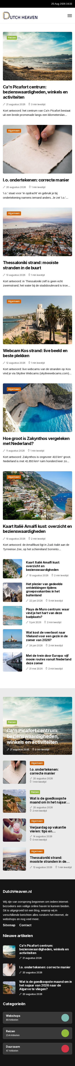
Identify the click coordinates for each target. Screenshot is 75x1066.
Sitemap (9, 925)
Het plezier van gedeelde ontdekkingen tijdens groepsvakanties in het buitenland (44, 589)
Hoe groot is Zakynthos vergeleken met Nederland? (36, 441)
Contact (25, 925)
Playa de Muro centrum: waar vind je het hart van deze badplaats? (47, 613)
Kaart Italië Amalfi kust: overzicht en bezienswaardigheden (37, 529)
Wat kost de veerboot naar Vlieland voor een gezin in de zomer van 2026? (47, 636)
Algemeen (14, 130)
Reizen (12, 37)
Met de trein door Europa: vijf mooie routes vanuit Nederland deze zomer (48, 659)
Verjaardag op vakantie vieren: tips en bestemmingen (48, 831)
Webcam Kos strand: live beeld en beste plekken (35, 353)
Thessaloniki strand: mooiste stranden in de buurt (30, 265)
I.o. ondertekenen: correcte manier (36, 179)
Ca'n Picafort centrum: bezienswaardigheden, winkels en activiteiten (35, 92)
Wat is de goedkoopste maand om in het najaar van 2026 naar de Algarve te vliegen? (50, 804)
